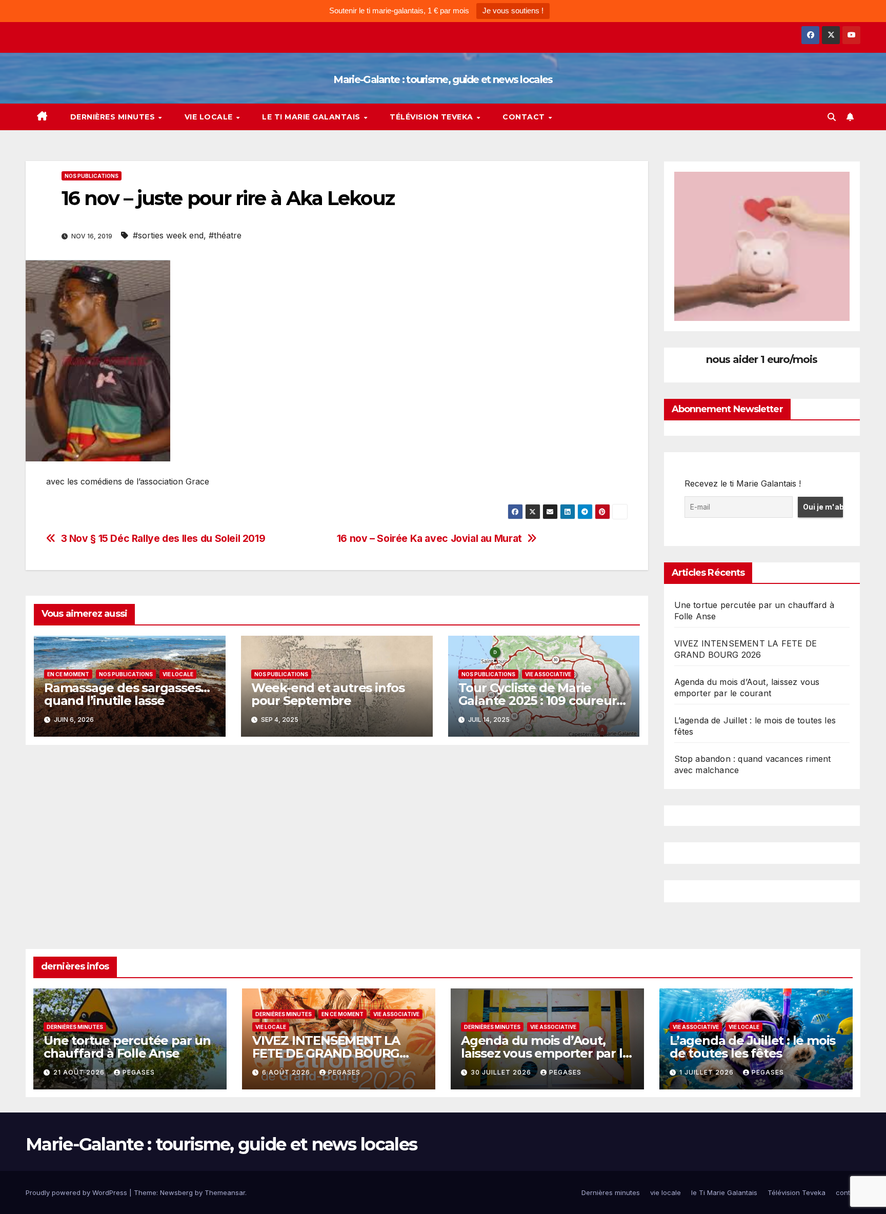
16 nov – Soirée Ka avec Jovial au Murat (429, 538)
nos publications (91, 176)
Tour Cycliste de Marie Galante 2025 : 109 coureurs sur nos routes (540, 700)
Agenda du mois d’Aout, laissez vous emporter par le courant (545, 1053)
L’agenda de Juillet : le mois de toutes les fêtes (752, 1047)
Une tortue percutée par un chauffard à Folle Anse (127, 1047)
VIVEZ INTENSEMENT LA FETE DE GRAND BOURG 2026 (326, 1053)
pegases (139, 1072)
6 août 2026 (287, 1072)
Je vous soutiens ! (512, 10)
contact (524, 117)
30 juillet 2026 (502, 1072)
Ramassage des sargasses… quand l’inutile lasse (127, 694)
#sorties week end (168, 235)
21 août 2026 (80, 1072)
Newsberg (176, 1192)
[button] (832, 117)
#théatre (225, 235)
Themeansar (225, 1192)
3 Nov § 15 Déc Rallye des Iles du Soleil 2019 (163, 538)
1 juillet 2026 (707, 1072)
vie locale (210, 117)
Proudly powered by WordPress (77, 1192)
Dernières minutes (113, 117)
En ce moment (68, 674)
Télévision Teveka (432, 117)
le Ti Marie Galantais (312, 117)
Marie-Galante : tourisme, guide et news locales (442, 79)
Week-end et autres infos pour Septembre (328, 694)
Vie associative (548, 674)
